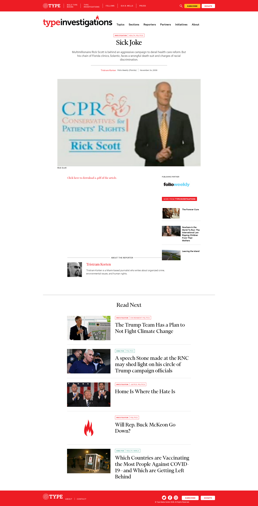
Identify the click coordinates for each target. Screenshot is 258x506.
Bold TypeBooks (72, 6)
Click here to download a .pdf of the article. (92, 178)
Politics (139, 35)
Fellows (110, 6)
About (195, 24)
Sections (134, 24)
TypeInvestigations (91, 6)
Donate (208, 6)
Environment (136, 318)
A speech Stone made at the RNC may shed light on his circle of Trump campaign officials (152, 364)
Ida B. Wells (127, 6)
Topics (120, 24)
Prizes (142, 6)
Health (132, 35)
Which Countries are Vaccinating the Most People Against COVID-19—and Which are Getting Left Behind (152, 467)
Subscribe (192, 6)
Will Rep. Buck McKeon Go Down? (145, 427)
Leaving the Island (190, 251)
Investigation (121, 35)
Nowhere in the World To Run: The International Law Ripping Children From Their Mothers (191, 234)
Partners (165, 24)
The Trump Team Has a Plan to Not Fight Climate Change (150, 327)
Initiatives (181, 24)
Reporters (150, 24)
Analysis (120, 351)
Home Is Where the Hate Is (145, 391)
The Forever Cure (190, 209)
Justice (133, 384)
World (136, 451)
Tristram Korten (108, 70)
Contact (81, 499)
